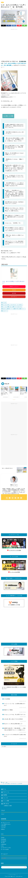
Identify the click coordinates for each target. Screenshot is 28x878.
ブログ (2, 814)
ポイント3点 (4, 306)
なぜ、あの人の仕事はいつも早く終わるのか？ (13, 282)
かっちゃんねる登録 (15, 572)
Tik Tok (3, 842)
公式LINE (3, 825)
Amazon (14, 289)
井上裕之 (10, 306)
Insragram (3, 840)
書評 (2, 2)
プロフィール (6, 792)
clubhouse (3, 844)
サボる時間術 (7, 699)
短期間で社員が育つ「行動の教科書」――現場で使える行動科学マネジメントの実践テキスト (14, 729)
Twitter (2, 837)
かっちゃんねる (5, 849)
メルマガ (3, 827)
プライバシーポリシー (13, 874)
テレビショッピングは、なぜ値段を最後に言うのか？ (14, 704)
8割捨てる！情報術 (8, 709)
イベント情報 (6, 800)
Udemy (3, 829)
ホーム (4, 789)
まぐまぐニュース (5, 822)
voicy (2, 846)
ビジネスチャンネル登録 (15, 550)
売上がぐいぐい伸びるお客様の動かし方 (13, 723)
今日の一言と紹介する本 (17, 306)
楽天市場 (14, 293)
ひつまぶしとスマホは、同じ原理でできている (14, 714)
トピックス (5, 797)
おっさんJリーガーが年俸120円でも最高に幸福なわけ (15, 735)
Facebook (3, 839)
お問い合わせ (6, 803)
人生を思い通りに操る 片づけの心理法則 (13, 719)
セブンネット (14, 296)
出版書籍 (5, 794)
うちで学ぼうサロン (6, 824)
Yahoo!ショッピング (14, 286)
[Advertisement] (14, 44)
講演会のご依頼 (8, 805)
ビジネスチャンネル (6, 847)
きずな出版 (4, 302)
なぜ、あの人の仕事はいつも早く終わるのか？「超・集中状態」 (12, 304)
